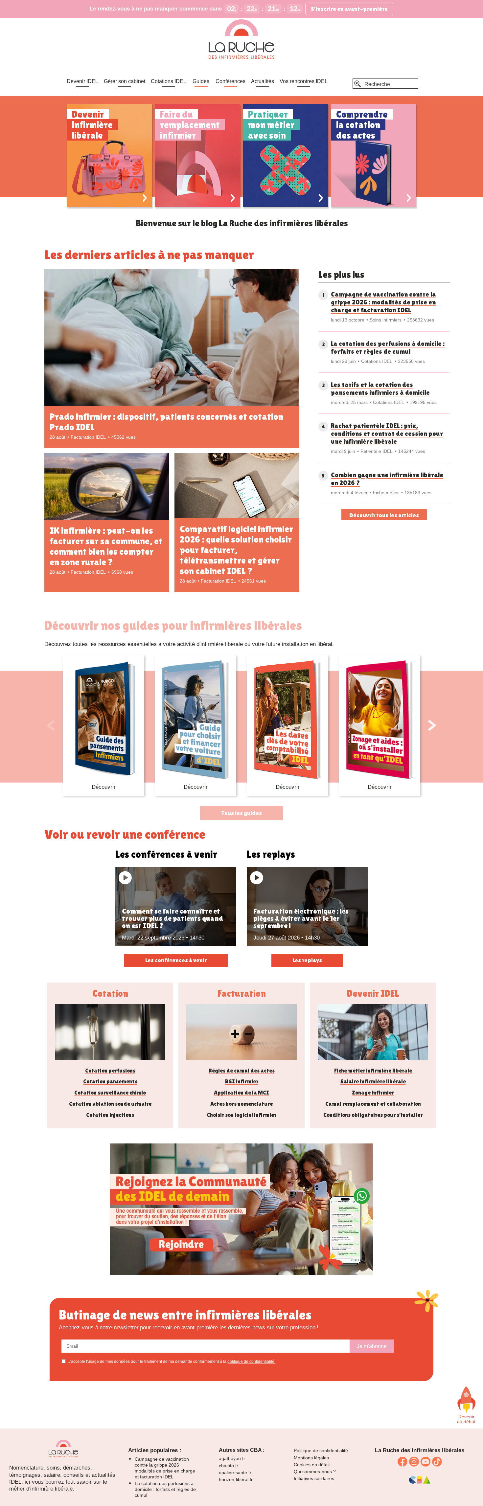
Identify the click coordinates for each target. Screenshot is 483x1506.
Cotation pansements (110, 1081)
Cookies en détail (312, 1464)
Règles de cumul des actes (242, 1070)
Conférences (230, 81)
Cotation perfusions (110, 1070)
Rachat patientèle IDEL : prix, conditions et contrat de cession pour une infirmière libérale (387, 433)
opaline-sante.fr (235, 1472)
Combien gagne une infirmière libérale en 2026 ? (387, 478)
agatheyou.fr (232, 1458)
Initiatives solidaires (314, 1478)
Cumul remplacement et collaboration (373, 1103)
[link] (241, 1273)
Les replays (307, 960)
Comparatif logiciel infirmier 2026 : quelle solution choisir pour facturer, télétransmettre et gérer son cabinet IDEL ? (236, 549)
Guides (201, 81)
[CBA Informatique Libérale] (419, 1482)
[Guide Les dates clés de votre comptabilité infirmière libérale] (287, 719)
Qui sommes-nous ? (315, 1471)
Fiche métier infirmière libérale (373, 1070)
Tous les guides (241, 813)
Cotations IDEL (168, 81)
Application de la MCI (241, 1092)
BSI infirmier (241, 1081)
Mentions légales (311, 1457)
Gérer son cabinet (124, 81)
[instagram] (414, 1462)
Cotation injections (110, 1115)
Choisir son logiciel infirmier (241, 1115)
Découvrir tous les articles (384, 515)
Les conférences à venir (176, 960)
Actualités (262, 81)
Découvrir (104, 787)
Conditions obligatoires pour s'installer (373, 1115)
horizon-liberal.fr (236, 1479)
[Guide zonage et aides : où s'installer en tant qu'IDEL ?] (379, 719)
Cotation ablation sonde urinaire (110, 1103)
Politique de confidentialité (321, 1450)
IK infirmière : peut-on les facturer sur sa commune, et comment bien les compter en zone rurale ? (106, 546)
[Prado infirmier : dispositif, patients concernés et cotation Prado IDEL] (171, 338)
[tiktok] (437, 1462)
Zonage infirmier (373, 1092)
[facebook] (402, 1462)
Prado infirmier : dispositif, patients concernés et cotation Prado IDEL (166, 421)
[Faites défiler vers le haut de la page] (466, 1399)
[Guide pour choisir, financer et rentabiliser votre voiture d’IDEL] (195, 719)
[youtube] (425, 1462)
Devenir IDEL (82, 81)
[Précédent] (51, 725)
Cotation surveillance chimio (110, 1092)
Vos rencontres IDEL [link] (304, 81)
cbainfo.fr (228, 1465)
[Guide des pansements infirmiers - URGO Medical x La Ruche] (103, 719)
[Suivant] (432, 725)
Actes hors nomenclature (241, 1103)
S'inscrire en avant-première (349, 9)
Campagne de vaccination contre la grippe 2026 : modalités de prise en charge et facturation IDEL (383, 302)
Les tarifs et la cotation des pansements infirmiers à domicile (380, 388)
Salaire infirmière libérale (373, 1081)
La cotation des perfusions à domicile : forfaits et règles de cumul (388, 347)
